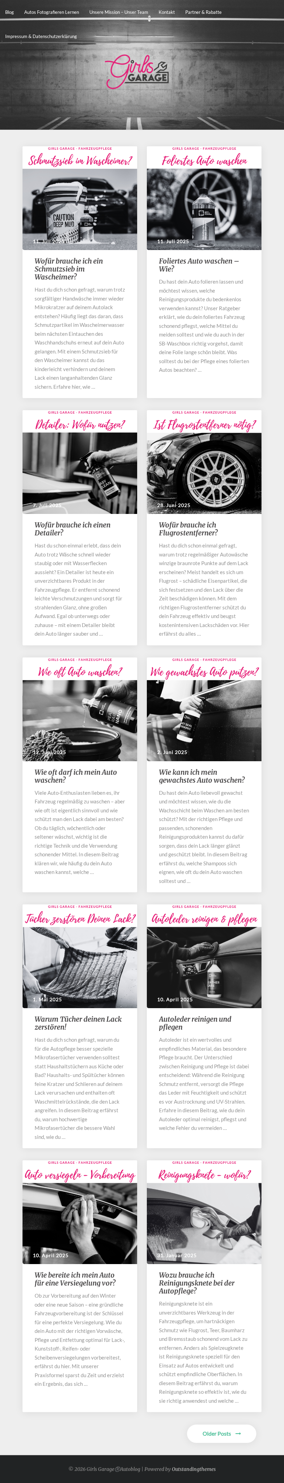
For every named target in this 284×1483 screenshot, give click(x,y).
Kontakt (167, 12)
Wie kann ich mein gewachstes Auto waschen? (202, 776)
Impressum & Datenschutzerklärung (41, 36)
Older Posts (217, 1433)
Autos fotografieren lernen (51, 12)
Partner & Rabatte (203, 12)
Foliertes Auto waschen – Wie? (199, 265)
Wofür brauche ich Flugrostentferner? (189, 529)
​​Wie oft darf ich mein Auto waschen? (76, 776)
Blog (9, 12)
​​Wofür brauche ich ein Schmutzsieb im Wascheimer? (69, 269)
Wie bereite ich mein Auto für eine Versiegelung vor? (76, 1279)
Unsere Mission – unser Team (118, 12)
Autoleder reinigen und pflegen (195, 1023)
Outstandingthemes (194, 1469)
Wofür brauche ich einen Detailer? (72, 529)
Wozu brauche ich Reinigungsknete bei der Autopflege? (196, 1283)
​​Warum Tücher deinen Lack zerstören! (78, 1023)
